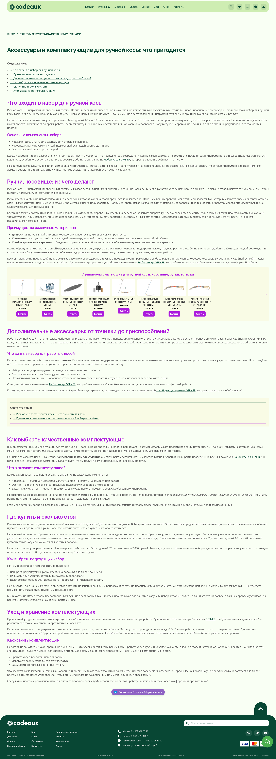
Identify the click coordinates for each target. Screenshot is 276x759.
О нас (166, 6)
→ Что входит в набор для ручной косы (35, 70)
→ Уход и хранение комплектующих (32, 90)
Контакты (179, 6)
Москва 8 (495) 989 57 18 (135, 731)
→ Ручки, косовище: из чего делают (32, 74)
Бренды (146, 6)
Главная (11, 34)
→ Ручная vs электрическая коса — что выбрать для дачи (49, 414)
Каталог (89, 6)
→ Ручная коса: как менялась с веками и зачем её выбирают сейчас (56, 418)
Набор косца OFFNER (117, 159)
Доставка (120, 6)
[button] (231, 7)
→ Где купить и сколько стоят (28, 86)
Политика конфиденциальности (171, 755)
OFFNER (210, 619)
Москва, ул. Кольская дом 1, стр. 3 (140, 745)
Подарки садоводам (66, 732)
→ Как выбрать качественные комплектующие (39, 82)
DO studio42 (264, 755)
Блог (156, 6)
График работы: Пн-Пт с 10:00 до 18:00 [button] (142, 740)
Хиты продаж (63, 741)
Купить (22, 313)
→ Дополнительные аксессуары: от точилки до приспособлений (50, 78)
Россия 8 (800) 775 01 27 (135, 736)
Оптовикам (104, 6)
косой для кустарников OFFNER (175, 390)
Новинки (60, 736)
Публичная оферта (105, 755)
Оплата (134, 6)
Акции (59, 746)
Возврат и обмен (16, 746)
